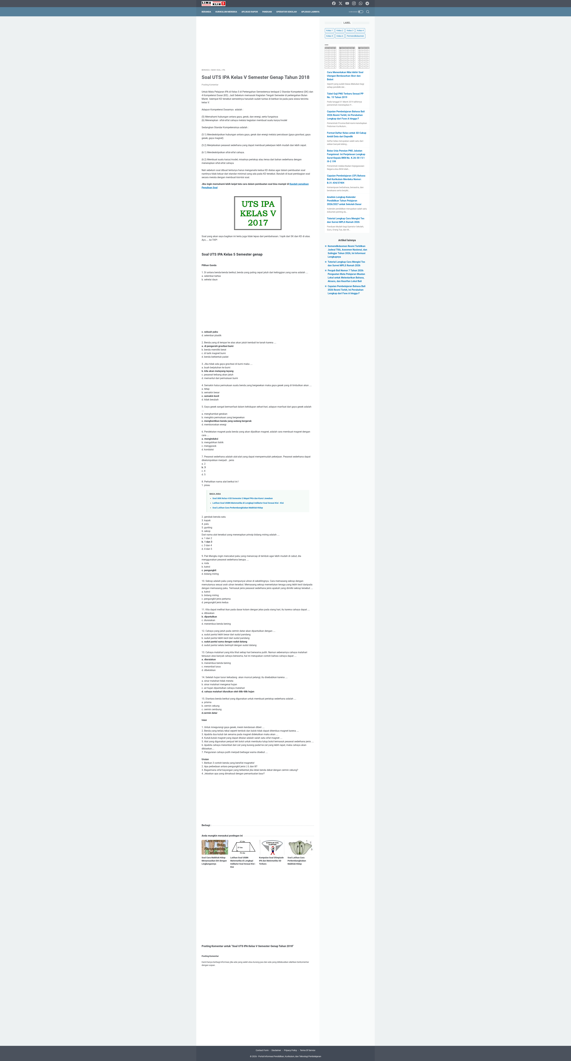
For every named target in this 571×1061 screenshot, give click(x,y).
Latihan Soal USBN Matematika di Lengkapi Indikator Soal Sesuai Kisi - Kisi (248, 503)
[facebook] (334, 3)
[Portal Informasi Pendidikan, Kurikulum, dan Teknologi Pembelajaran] (215, 3)
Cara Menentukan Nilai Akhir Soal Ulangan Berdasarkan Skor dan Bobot (345, 76)
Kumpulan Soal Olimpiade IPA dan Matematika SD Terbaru (271, 860)
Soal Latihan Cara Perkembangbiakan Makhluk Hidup (237, 508)
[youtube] (347, 3)
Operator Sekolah (286, 12)
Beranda (206, 12)
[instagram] (354, 3)
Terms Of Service (307, 1050)
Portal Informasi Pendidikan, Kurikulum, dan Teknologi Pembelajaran (289, 1056)
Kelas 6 (340, 36)
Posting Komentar (210, 85)
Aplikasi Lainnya (310, 12)
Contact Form (262, 1050)
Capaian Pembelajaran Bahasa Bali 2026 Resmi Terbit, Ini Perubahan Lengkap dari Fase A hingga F (346, 115)
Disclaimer (276, 1050)
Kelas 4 (360, 30)
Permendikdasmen (355, 36)
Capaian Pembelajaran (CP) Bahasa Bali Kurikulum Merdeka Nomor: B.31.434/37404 (346, 179)
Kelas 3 (350, 30)
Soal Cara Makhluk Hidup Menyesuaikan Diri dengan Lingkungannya (214, 860)
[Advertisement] (258, 42)
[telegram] (367, 3)
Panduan (267, 12)
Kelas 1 (329, 30)
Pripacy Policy (290, 1050)
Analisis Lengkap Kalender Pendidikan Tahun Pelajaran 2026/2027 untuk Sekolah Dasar (344, 201)
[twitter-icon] (340, 3)
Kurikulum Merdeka (226, 12)
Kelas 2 (340, 30)
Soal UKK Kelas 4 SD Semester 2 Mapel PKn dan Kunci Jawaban (242, 498)
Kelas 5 (329, 36)
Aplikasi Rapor (249, 12)
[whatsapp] (361, 3)
